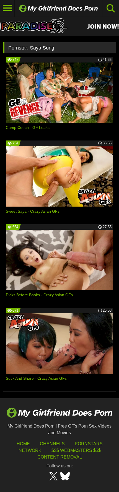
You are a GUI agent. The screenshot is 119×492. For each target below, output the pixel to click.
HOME (23, 443)
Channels (52, 443)
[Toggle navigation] (7, 8)
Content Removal (59, 457)
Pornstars (89, 443)
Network (30, 450)
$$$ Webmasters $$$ (76, 450)
